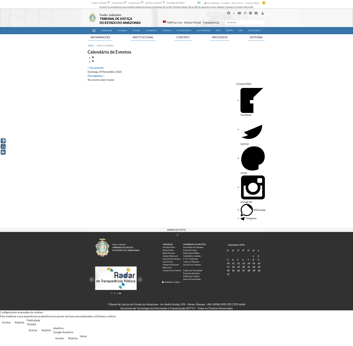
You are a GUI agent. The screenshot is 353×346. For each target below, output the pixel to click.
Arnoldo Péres (169, 247)
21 (249, 267)
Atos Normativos (184, 30)
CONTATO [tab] (182, 37)
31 (228, 274)
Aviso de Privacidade (192, 279)
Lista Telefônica (203, 30)
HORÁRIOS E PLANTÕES (194, 244)
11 (233, 263)
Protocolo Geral (190, 250)
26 (238, 270)
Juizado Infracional (171, 264)
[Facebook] (228, 13)
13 (243, 263)
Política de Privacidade (192, 270)
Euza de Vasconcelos (172, 259)
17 (228, 267)
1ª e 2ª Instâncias (190, 259)
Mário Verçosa (169, 253)
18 (233, 267)
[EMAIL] (93, 61)
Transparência (211, 22)
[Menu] (94, 30)
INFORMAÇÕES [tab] (100, 37)
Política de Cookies (191, 276)
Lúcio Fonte (168, 262)
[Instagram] (245, 13)
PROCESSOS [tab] (219, 37)
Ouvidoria (225, 3)
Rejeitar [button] (20, 322)
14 (249, 263)
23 (259, 267)
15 (254, 263)
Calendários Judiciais (192, 256)
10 (228, 263)
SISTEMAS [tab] (256, 37)
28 (249, 270)
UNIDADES (168, 244)
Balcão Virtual (192, 22)
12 (238, 263)
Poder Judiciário (110, 15)
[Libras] (3, 140)
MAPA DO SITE (176, 230)
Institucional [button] (106, 30)
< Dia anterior (96, 67)
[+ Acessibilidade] (3, 152)
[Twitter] (234, 13)
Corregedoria (151, 30)
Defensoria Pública (191, 253)
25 (233, 270)
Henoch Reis (168, 250)
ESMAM (229, 30)
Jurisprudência (254, 30)
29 (254, 270)
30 (259, 270)
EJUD (240, 30)
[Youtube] (239, 13)
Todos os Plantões (191, 262)
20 (243, 267)
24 (228, 270)
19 (238, 267)
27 (243, 270)
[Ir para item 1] (112, 293)
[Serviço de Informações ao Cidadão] (263, 2)
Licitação (136, 30)
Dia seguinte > (96, 75)
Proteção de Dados (176, 2)
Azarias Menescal (170, 256)
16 (259, 263)
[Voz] (3, 146)
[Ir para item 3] (117, 293)
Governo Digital (252, 3)
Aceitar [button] (6, 322)
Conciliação (122, 30)
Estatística (166, 30)
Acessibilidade (213, 3)
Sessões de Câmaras (192, 264)
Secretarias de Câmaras (193, 247)
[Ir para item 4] (120, 293)
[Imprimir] (93, 57)
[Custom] (256, 13)
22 (254, 267)
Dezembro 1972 (236, 244)
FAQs (218, 30)
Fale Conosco (237, 3)
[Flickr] (250, 13)
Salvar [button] (83, 336)
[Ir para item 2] (114, 293)
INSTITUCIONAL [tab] (143, 37)
